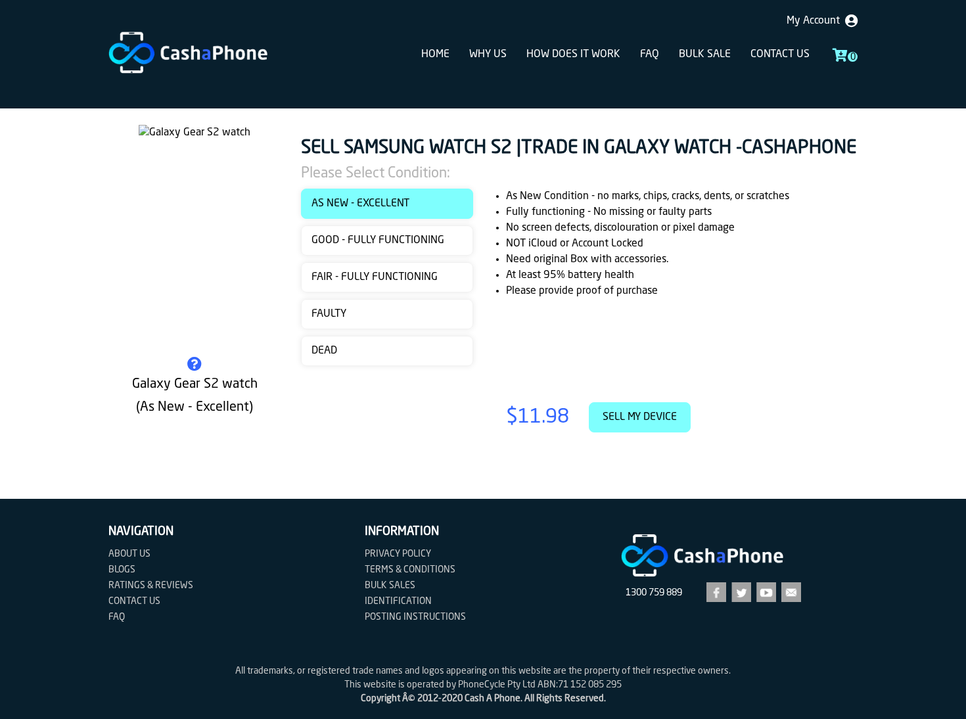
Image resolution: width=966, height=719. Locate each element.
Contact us (780, 54)
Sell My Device (640, 417)
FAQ (649, 54)
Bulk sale (705, 54)
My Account (816, 21)
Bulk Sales (390, 585)
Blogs (121, 569)
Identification (398, 601)
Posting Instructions (415, 617)
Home (435, 54)
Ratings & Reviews (150, 585)
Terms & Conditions (410, 569)
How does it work (573, 54)
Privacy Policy (398, 554)
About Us (129, 554)
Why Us (488, 54)
